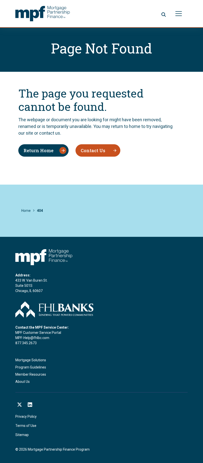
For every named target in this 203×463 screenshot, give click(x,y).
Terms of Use (25, 426)
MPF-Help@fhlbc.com (32, 338)
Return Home (38, 150)
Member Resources (30, 374)
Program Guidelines (30, 367)
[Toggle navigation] (179, 14)
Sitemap (22, 435)
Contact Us (93, 150)
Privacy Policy (26, 416)
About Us (22, 382)
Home (26, 211)
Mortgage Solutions (30, 360)
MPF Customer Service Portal (38, 333)
